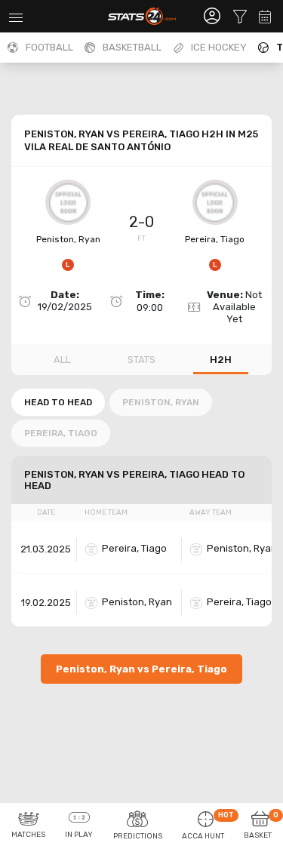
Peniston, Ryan (68, 239)
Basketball (132, 47)
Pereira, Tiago (215, 239)
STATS (141, 359)
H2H (221, 359)
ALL (62, 359)
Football (49, 47)
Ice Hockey (219, 47)
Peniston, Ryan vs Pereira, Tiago (141, 669)
